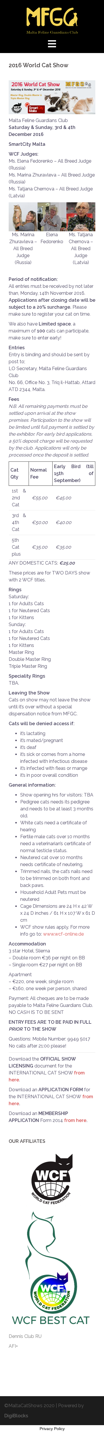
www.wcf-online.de (63, 934)
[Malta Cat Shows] (52, 20)
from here (75, 1120)
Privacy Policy (52, 1428)
